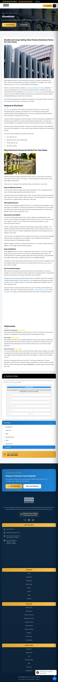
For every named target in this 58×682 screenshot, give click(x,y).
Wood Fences (29, 607)
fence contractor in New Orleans (34, 92)
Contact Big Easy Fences (41, 289)
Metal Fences (29, 611)
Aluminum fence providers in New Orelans (16, 278)
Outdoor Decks (29, 625)
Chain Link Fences (29, 614)
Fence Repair (29, 640)
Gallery (29, 588)
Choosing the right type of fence (35, 88)
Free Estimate (47, 5)
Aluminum (7, 109)
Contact (29, 591)
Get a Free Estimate (32, 486)
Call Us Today (10, 25)
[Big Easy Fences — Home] (6, 5)
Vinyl (29, 656)
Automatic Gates (29, 622)
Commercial (29, 580)
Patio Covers (29, 636)
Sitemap (29, 598)
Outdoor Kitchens (29, 629)
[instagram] (37, 1)
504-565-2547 (8, 291)
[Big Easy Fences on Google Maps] (29, 555)
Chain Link (29, 667)
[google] (39, 1)
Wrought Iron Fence (29, 618)
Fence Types (29, 584)
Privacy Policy (22, 679)
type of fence (16, 84)
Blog (29, 595)
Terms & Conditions (30, 679)
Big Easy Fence (16, 96)
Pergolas (29, 632)
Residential (29, 577)
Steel (29, 663)
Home (29, 573)
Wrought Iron (29, 670)
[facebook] (35, 1)
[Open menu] (54, 5)
